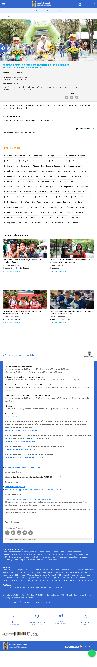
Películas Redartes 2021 (74, 207)
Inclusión (84, 187)
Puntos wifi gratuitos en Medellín (59, 578)
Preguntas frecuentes (26, 570)
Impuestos (68, 187)
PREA (54, 212)
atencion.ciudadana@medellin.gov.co (23, 430)
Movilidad (63, 197)
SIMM (25, 223)
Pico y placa (39, 212)
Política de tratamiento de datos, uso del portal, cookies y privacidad (32, 587)
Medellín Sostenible (76, 192)
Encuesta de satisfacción (48, 570)
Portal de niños (80, 578)
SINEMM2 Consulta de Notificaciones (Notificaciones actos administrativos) (35, 557)
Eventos (10, 181)
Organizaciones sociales (16, 207)
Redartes (49, 217)
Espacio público (81, 176)
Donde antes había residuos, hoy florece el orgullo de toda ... (22, 261)
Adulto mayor (38, 156)
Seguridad (11, 223)
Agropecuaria (56, 156)
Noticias (7, 16)
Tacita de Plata (41, 223)
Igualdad (53, 187)
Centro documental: (11, 552)
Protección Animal (14, 217)
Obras (80, 202)
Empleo (43, 176)
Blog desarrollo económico (33, 161)
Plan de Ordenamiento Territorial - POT (45, 575)
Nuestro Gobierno (63, 202)
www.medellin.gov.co (15, 487)
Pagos (36, 207)
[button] (74, 4)
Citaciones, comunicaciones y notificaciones (39, 552)
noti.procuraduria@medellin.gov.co (22, 441)
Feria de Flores (28, 181)
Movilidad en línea (81, 197)
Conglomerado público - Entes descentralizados (40, 166)
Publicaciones (51, 560)
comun (10, 166)
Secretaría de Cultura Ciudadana (14, 79)
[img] (3, 4)
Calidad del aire (58, 161)
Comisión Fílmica (79, 161)
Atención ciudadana (77, 156)
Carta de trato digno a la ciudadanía (61, 580)
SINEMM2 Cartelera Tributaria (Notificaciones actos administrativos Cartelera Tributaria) (54, 554)
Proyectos (34, 217)
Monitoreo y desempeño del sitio (39, 572)
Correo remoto (9, 570)
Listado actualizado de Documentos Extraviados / (24, 580)
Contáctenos (11, 416)
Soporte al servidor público (31, 560)
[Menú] (8, 4)
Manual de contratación (73, 575)
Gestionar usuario (68, 570)
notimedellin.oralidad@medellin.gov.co (24, 457)
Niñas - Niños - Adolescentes (36, 202)
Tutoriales (19, 578)
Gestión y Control (48, 181)
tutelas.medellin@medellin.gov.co (21, 449)
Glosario (81, 570)
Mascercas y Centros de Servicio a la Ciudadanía (28, 499)
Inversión (27, 192)
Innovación (11, 192)
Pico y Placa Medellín (34, 578)
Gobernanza (68, 181)
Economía (66, 171)
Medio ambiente (45, 197)
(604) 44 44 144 (37, 624)
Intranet (85, 624)
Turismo (74, 223)
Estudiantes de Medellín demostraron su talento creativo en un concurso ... (72, 312)
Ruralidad (64, 217)
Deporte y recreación (29, 171)
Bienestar (11, 161)
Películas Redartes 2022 (17, 212)
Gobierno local (13, 187)
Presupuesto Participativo (74, 212)
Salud (78, 217)
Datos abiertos (85, 580)
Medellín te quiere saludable (19, 197)
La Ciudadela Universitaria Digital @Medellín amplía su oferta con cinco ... (70, 261)
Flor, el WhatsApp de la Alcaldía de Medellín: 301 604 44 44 (33, 489)
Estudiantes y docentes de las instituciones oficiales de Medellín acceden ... (22, 312)
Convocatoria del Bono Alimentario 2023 (21, 133)
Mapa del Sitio (62, 572)
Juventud (42, 192)
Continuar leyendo (12, 271)
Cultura (10, 171)
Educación (81, 171)
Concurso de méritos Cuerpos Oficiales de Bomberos (28, 120)
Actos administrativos (16, 156)
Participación (52, 207)
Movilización (12, 202)
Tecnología (59, 223)
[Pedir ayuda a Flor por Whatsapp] (92, 653)
